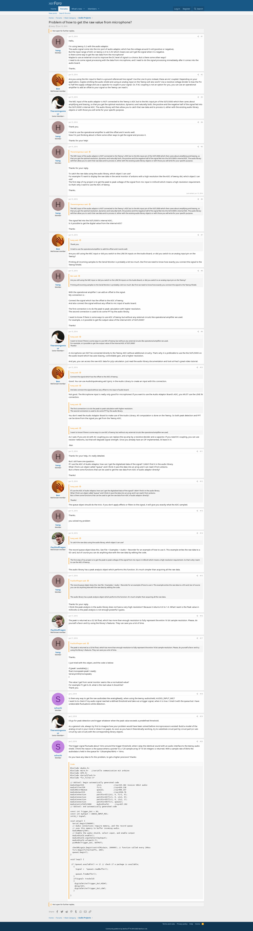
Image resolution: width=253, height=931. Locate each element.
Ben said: (73, 276)
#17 (201, 638)
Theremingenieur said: (79, 152)
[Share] (198, 36)
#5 (202, 147)
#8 (202, 271)
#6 (202, 199)
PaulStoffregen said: (78, 581)
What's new (77, 8)
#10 (201, 367)
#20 (201, 741)
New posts (53, 13)
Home (53, 8)
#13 (201, 511)
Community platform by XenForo (126, 929)
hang (53, 26)
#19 (201, 716)
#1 (202, 36)
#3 (202, 97)
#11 (201, 451)
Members (92, 8)
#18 (201, 694)
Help (191, 924)
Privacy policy (182, 924)
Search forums (64, 13)
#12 (201, 481)
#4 (202, 122)
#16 (201, 616)
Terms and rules (168, 924)
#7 (202, 235)
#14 (201, 533)
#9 (202, 331)
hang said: (74, 240)
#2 (202, 74)
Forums (64, 8)
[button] (84, 8)
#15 (201, 576)
